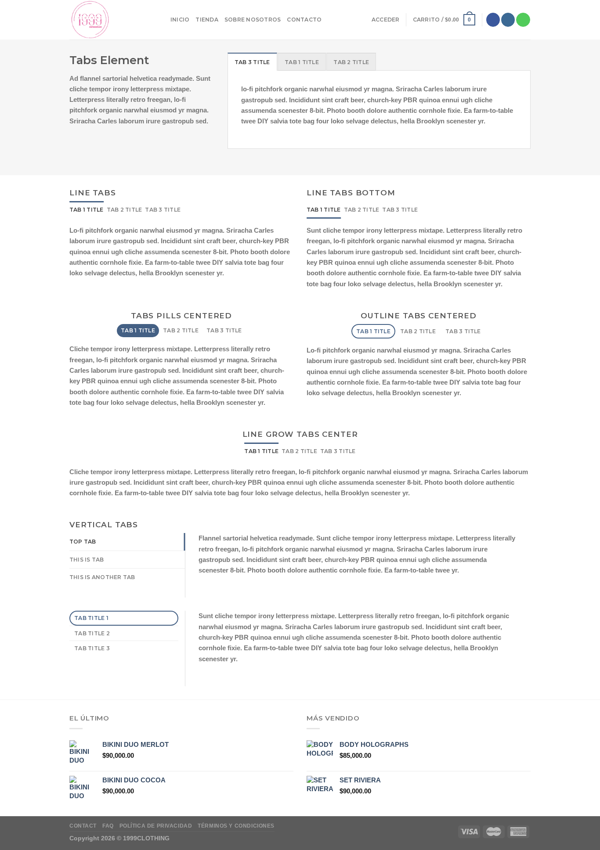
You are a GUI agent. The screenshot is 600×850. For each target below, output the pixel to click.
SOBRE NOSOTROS (252, 19)
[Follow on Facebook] (493, 20)
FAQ (108, 825)
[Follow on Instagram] (508, 20)
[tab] (252, 62)
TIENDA (206, 19)
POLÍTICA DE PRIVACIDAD (155, 825)
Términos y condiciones (236, 825)
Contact (83, 825)
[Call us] (523, 20)
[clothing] (113, 20)
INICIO (179, 19)
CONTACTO (304, 19)
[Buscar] (331, 19)
